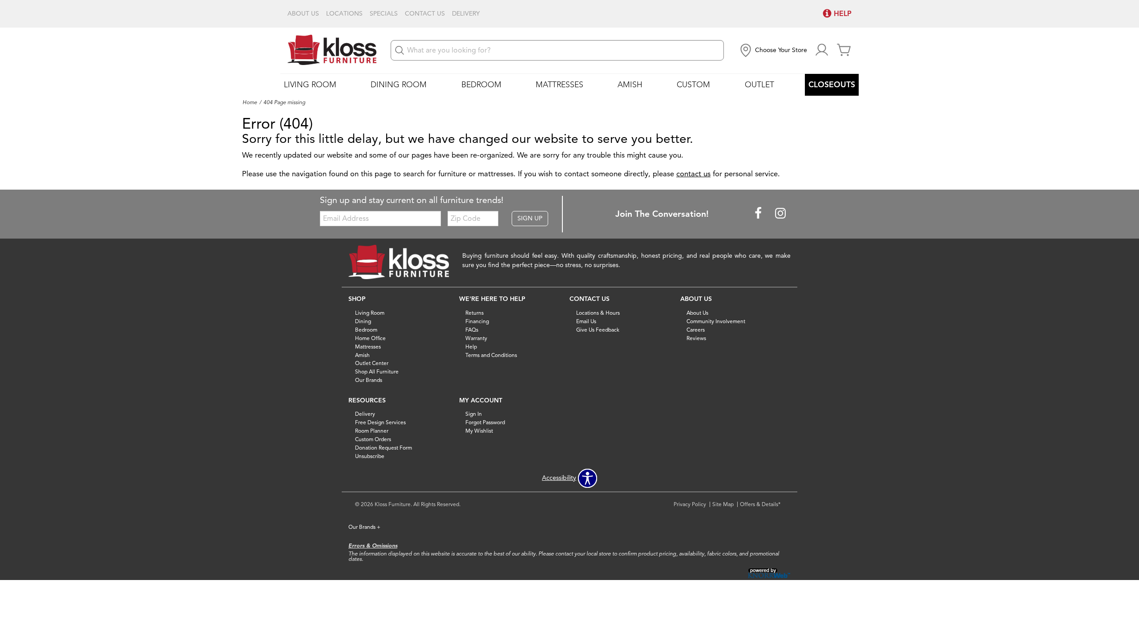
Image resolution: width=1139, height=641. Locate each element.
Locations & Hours (598, 312)
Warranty (476, 338)
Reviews (696, 338)
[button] (772, 50)
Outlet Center (371, 363)
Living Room (310, 84)
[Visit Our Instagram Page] (780, 213)
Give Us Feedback (597, 329)
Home (249, 102)
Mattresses (559, 84)
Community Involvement (716, 321)
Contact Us (425, 14)
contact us (693, 174)
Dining (363, 321)
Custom (693, 84)
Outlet (759, 84)
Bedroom (481, 84)
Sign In (473, 413)
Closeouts (831, 84)
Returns (474, 312)
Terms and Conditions (491, 354)
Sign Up (529, 218)
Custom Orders (373, 439)
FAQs (471, 329)
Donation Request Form (383, 447)
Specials (384, 14)
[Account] (821, 50)
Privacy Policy (690, 504)
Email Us (586, 321)
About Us (303, 14)
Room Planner (371, 430)
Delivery (466, 14)
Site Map (723, 504)
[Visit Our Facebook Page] (759, 213)
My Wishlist (479, 430)
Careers (696, 329)
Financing (477, 321)
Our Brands (368, 380)
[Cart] (844, 50)
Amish (630, 84)
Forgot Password (485, 422)
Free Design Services (380, 422)
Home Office (370, 338)
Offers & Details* (760, 504)
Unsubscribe (369, 456)
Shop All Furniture (377, 371)
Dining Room (399, 84)
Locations (344, 14)
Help (471, 346)
